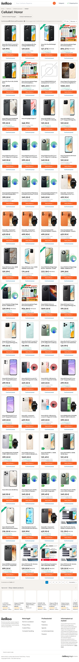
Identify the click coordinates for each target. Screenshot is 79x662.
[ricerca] (54, 3)
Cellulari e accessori (17, 8)
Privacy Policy (26, 625)
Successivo (72, 582)
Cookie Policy (26, 628)
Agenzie (44, 628)
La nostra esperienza (47, 631)
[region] (39, 16)
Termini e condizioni (28, 622)
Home (2, 8)
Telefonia (8, 8)
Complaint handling (28, 631)
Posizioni (44, 634)
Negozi (44, 622)
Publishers (45, 625)
